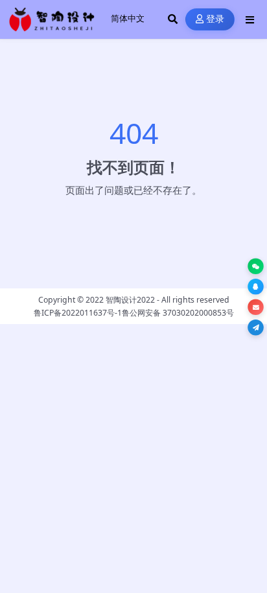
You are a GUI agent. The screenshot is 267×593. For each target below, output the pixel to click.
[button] (256, 266)
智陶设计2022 (130, 299)
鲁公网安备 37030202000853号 (178, 312)
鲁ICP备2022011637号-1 (78, 312)
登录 (215, 19)
